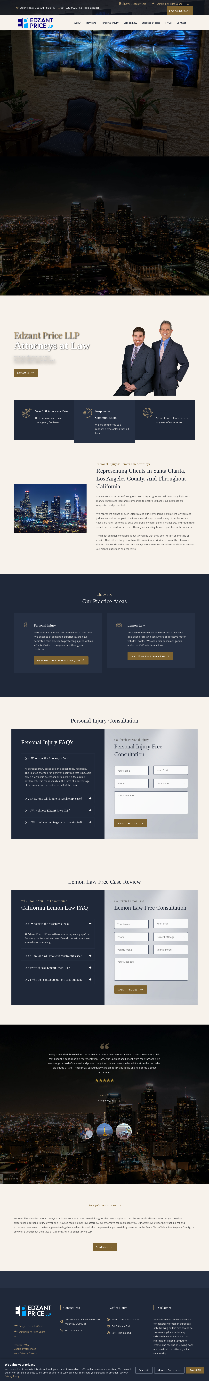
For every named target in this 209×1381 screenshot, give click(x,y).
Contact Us (23, 372)
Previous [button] (72, 1133)
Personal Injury (110, 22)
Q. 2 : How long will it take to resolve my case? (53, 798)
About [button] (77, 22)
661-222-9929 (68, 7)
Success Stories (151, 22)
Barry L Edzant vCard (134, 3)
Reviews (91, 22)
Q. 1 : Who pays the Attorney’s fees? (47, 758)
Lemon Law (130, 22)
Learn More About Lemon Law (148, 656)
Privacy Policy (21, 1344)
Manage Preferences (169, 1370)
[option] (104, 1077)
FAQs (168, 22)
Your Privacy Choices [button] (25, 1353)
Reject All (144, 1370)
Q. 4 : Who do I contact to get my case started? (53, 822)
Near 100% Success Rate (51, 411)
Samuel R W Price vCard (169, 3)
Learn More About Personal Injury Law (58, 660)
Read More (102, 1247)
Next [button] (137, 1133)
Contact (181, 22)
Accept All (195, 1370)
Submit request (128, 823)
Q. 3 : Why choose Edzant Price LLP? (47, 810)
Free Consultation (179, 10)
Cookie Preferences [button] (25, 1348)
